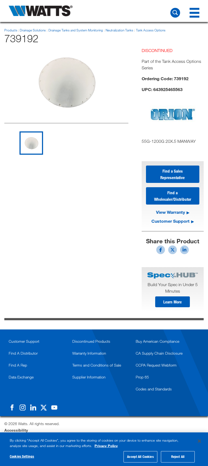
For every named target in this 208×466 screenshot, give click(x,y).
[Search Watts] (175, 13)
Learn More (172, 301)
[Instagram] (22, 407)
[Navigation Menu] (194, 13)
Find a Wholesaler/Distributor (172, 196)
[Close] (199, 441)
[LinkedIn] (33, 407)
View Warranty (170, 212)
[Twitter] (43, 407)
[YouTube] (54, 407)
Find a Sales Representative (172, 174)
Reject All (177, 456)
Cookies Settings (22, 456)
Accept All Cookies (140, 456)
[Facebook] (12, 407)
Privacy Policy (106, 446)
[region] (104, 449)
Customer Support (170, 221)
